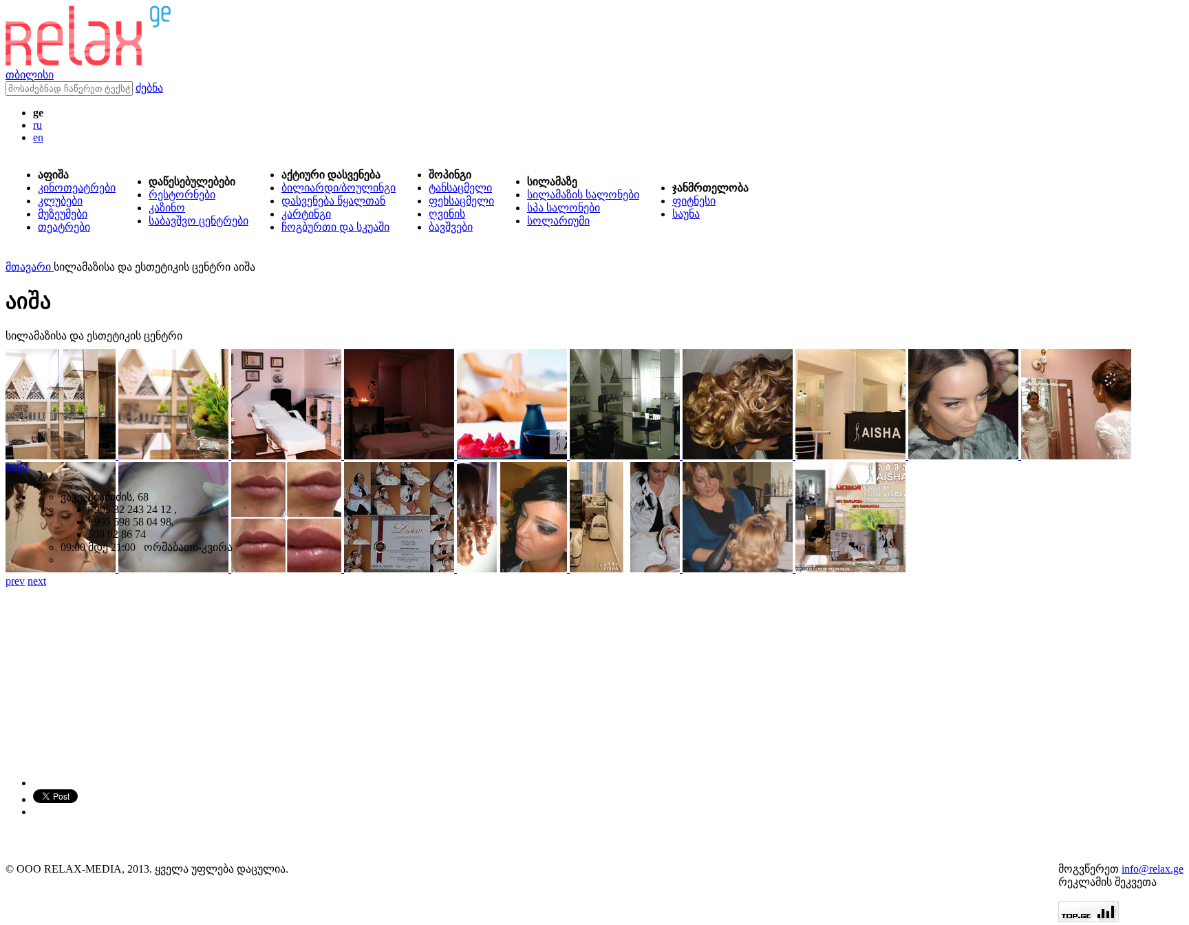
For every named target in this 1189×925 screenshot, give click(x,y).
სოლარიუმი (558, 221)
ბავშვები (451, 227)
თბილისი (30, 75)
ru (37, 125)
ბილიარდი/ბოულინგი (338, 188)
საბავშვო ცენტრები (198, 221)
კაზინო (167, 208)
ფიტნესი (694, 201)
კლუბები (60, 201)
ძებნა (149, 88)
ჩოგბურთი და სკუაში (335, 227)
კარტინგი (306, 214)
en (38, 137)
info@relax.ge (1152, 869)
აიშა (17, 466)
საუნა (686, 214)
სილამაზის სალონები (583, 194)
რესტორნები (182, 194)
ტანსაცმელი (460, 188)
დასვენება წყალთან (333, 201)
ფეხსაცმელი (461, 201)
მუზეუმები (62, 214)
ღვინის (447, 214)
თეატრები (64, 227)
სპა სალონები (563, 208)
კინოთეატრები (77, 188)
